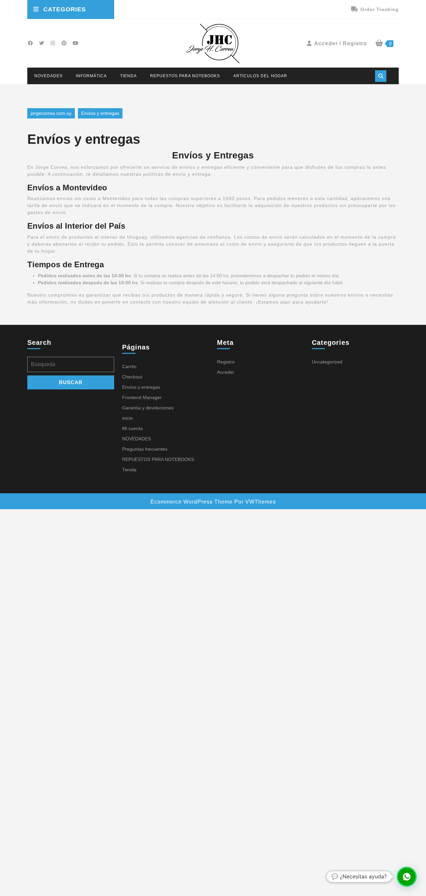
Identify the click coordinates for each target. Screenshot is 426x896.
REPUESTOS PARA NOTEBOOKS (185, 76)
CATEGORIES (64, 9)
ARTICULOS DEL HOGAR (260, 76)
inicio (127, 418)
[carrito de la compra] (379, 43)
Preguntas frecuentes (144, 449)
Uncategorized (327, 361)
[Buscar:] (70, 366)
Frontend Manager (142, 397)
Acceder (225, 372)
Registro (226, 361)
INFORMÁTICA (91, 76)
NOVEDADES (48, 76)
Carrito (129, 366)
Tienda (128, 76)
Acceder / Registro (340, 43)
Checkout (132, 376)
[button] (407, 877)
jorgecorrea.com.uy (51, 113)
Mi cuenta (132, 428)
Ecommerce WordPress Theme (191, 502)
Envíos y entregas (141, 387)
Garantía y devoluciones (147, 407)
